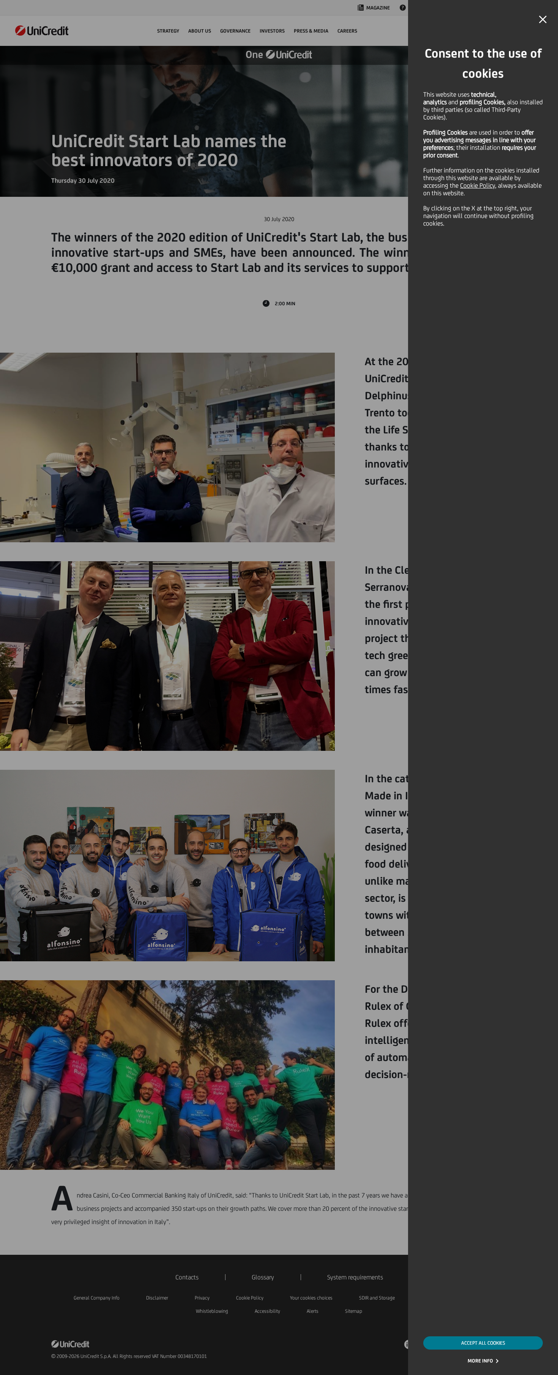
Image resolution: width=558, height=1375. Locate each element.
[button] (543, 19)
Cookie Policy (477, 185)
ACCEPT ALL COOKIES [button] (483, 1343)
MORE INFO (480, 1361)
